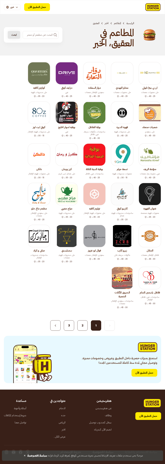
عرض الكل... (59, 436)
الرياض (62, 422)
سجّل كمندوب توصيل (100, 422)
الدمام (62, 408)
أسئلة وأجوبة (20, 408)
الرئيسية (130, 23)
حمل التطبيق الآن (37, 7)
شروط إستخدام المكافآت (15, 415)
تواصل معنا (20, 422)
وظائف (108, 415)
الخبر (107, 23)
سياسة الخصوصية (37, 455)
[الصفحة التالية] (55, 325)
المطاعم (117, 23)
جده (63, 415)
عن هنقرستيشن (103, 408)
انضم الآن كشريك (103, 429)
